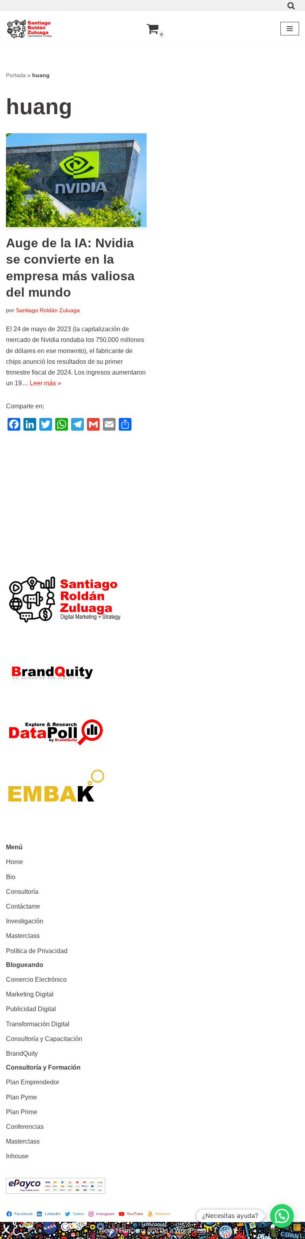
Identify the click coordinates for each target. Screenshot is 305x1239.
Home (14, 861)
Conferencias (25, 1126)
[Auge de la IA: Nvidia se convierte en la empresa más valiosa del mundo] (76, 180)
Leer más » (45, 383)
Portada (16, 75)
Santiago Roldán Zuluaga (48, 310)
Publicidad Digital (31, 1009)
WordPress (190, 1230)
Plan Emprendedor (32, 1082)
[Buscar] (291, 6)
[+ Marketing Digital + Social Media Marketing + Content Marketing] (30, 29)
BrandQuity (22, 1053)
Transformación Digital (37, 1024)
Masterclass (23, 935)
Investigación (24, 921)
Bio (10, 877)
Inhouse (17, 1156)
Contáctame (23, 906)
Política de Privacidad (37, 951)
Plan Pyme (21, 1097)
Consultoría (22, 891)
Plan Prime (21, 1112)
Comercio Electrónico (36, 979)
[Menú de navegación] (289, 28)
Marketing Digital (30, 994)
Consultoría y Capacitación (44, 1038)
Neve (106, 1230)
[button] (282, 1216)
